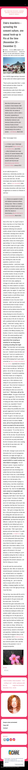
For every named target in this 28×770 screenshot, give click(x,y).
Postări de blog (13, 51)
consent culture (7, 53)
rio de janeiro (20, 55)
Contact (5, 728)
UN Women (13, 132)
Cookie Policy (6, 762)
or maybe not (16, 534)
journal (22, 53)
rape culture (14, 55)
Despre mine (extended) (10, 722)
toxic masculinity (16, 183)
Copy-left (5, 725)
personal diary (6, 55)
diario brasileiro (16, 53)
